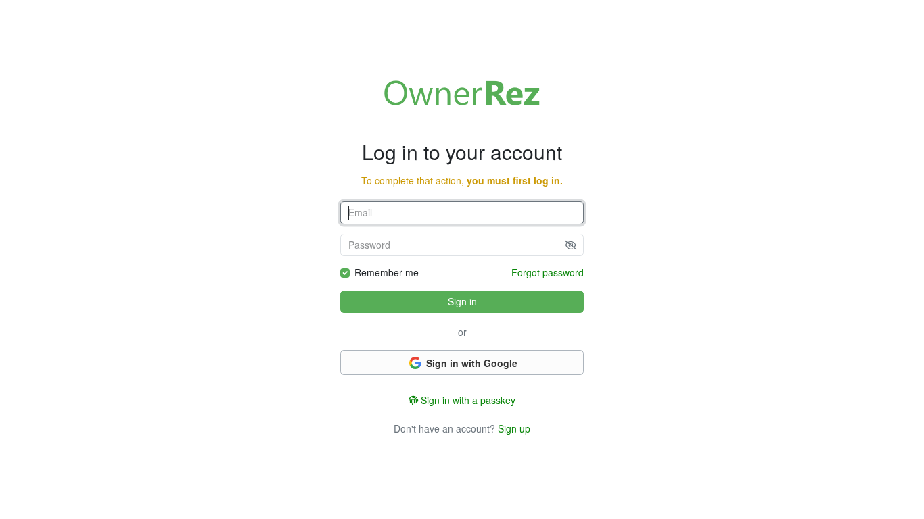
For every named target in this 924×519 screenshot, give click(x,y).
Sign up (514, 428)
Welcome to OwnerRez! (462, 92)
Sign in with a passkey (466, 400)
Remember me (386, 272)
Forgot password (547, 272)
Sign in (462, 301)
